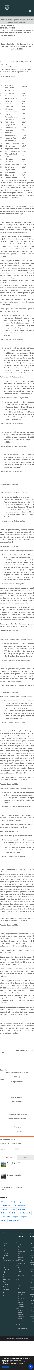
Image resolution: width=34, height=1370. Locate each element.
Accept (5, 1367)
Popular (8, 1157)
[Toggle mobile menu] (30, 11)
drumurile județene (19, 1205)
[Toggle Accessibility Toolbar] (31, 1367)
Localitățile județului (13, 1163)
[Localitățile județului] (3, 1163)
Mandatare (21, 1209)
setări (21, 1363)
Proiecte (4, 1220)
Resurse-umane (14, 1220)
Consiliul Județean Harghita (14, 1202)
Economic (4, 1209)
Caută (16, 1149)
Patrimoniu (27, 1213)
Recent (25, 1157)
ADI (2, 1202)
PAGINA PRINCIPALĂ (7, 1139)
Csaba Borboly (5, 1205)
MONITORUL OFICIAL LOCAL (10, 1143)
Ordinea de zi (5, 1213)
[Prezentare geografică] (3, 1175)
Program (15, 1217)
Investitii (13, 1209)
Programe (24, 1217)
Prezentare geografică (14, 1175)
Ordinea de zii (16, 1213)
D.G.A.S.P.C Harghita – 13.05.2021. (11, 1187)
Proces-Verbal (5, 1217)
